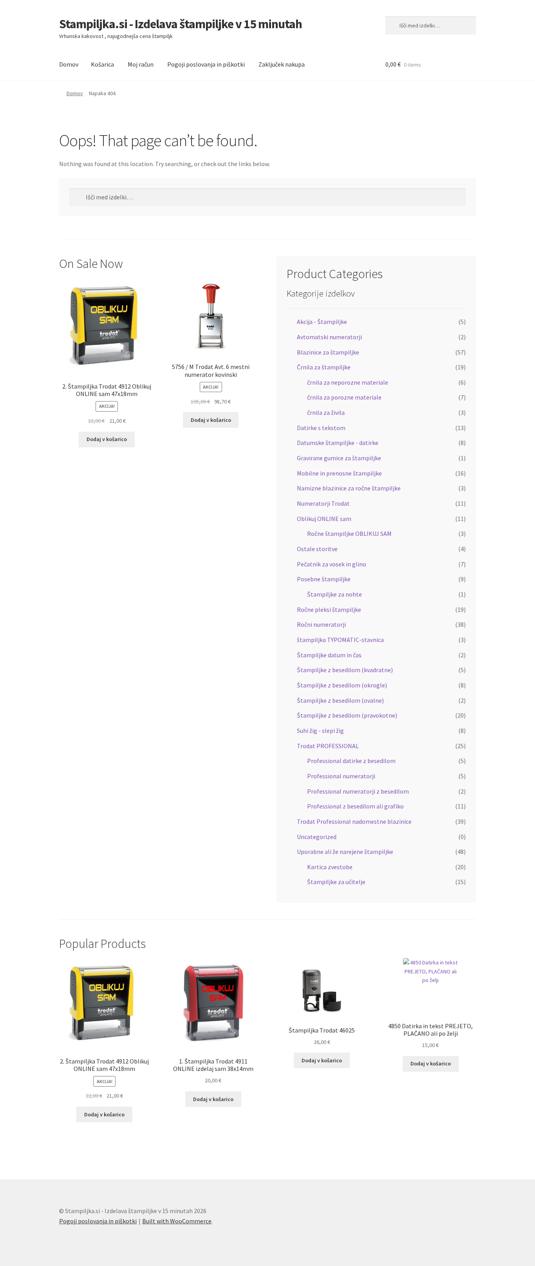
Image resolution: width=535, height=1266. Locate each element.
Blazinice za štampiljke (328, 352)
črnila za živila (326, 412)
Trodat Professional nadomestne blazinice (354, 821)
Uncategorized (316, 837)
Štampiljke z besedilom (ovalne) (340, 700)
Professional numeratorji (341, 776)
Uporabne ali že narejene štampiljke (345, 851)
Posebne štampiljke (324, 579)
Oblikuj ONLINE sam (324, 519)
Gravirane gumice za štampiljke (339, 458)
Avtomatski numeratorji (329, 337)
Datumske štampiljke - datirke (337, 443)
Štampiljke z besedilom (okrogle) (342, 685)
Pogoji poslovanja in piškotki (206, 64)
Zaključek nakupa (281, 64)
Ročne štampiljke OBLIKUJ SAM (349, 533)
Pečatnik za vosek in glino (331, 564)
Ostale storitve (317, 549)
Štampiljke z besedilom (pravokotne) (347, 715)
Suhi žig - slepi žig (320, 730)
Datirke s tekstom (321, 428)
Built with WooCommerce (176, 1221)
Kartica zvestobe (329, 867)
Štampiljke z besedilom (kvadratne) (345, 670)
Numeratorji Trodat (323, 503)
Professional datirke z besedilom (351, 761)
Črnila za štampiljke (324, 367)
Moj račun (141, 64)
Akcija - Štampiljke (322, 322)
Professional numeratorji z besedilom (358, 791)
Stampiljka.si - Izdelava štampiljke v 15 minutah (180, 24)
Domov (68, 64)
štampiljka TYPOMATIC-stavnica (340, 640)
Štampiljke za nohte (334, 594)
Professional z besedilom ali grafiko (355, 806)
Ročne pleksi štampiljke (329, 609)
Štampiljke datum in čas (329, 655)
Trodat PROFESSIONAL (328, 746)
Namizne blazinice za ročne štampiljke (349, 488)
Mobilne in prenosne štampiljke (339, 473)
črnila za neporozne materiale (347, 382)
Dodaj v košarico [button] (107, 439)
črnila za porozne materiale (344, 397)
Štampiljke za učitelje (336, 882)
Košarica (102, 64)
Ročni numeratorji (321, 624)
